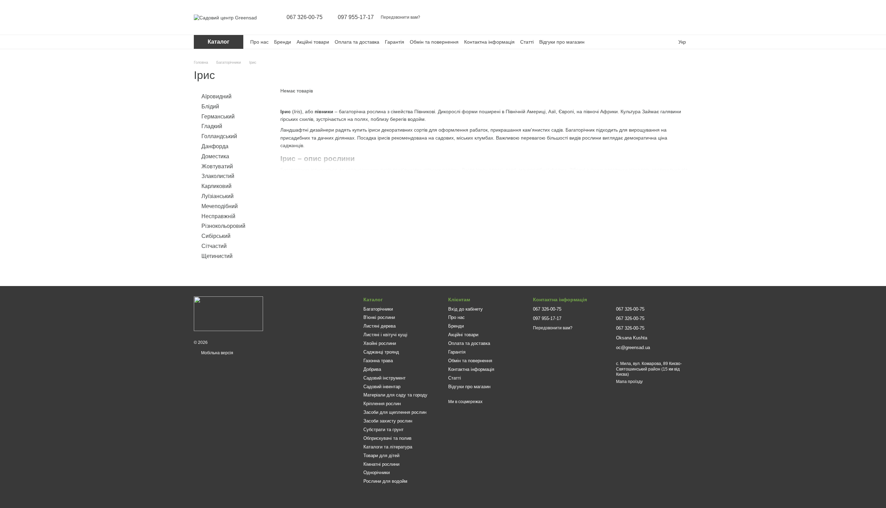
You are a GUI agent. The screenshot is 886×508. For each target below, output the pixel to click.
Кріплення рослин (382, 403)
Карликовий (216, 186)
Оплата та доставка (357, 42)
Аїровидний (216, 96)
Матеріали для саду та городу (395, 395)
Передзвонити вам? (400, 17)
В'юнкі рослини (379, 317)
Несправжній (218, 216)
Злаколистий (217, 176)
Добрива (372, 369)
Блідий (210, 106)
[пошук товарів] (632, 17)
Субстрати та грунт (383, 429)
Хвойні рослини (379, 343)
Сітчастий (214, 246)
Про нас (259, 42)
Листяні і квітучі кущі (385, 334)
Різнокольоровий (223, 226)
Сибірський (215, 236)
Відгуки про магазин (562, 42)
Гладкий (211, 126)
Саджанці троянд (381, 352)
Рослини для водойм (385, 481)
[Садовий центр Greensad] (228, 313)
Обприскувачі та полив (387, 438)
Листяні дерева (379, 326)
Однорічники (376, 472)
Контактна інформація (489, 42)
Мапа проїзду (629, 381)
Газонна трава (378, 360)
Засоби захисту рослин (387, 421)
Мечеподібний (219, 206)
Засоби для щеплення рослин (394, 412)
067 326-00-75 (305, 17)
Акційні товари (313, 42)
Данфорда (214, 146)
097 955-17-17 (356, 17)
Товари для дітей (381, 455)
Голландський (219, 136)
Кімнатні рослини (381, 464)
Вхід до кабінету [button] (465, 309)
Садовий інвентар (381, 386)
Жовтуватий (217, 166)
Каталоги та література (387, 446)
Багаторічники (378, 309)
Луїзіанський (217, 196)
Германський (218, 116)
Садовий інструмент (384, 378)
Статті (527, 42)
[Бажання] (668, 17)
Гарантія (394, 42)
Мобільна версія (216, 352)
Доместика (215, 156)
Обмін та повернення (434, 42)
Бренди (282, 42)
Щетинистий (217, 256)
